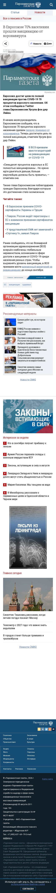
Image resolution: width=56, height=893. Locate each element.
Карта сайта (47, 779)
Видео (6, 749)
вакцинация (14, 285)
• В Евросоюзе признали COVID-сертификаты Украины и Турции (23, 208)
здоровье (26, 285)
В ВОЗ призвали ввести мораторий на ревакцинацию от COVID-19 (40, 152)
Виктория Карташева (15, 51)
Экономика (32, 735)
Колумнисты (8, 762)
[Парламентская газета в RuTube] (53, 729)
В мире (30, 739)
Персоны (31, 752)
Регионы (31, 755)
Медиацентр (8, 759)
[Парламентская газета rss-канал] (39, 729)
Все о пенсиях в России (17, 18)
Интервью (31, 759)
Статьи (15, 12)
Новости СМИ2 (28, 379)
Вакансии (31, 769)
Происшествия (9, 742)
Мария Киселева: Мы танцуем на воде (29, 484)
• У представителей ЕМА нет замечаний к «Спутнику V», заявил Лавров (29, 231)
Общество (7, 739)
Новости (40, 12)
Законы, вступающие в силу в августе (29, 465)
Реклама (19, 769)
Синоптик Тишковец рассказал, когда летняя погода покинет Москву (24, 616)
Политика (7, 735)
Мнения (6, 755)
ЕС (5, 285)
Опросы (30, 749)
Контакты (7, 769)
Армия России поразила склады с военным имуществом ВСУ (24, 456)
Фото (5, 752)
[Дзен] (47, 43)
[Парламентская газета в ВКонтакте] (42, 729)
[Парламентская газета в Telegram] (46, 729)
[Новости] (36, 43)
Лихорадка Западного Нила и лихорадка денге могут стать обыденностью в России (27, 475)
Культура (31, 742)
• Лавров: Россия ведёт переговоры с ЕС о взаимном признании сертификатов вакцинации (29, 220)
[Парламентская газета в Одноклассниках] (49, 729)
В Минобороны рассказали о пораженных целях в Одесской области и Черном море (26, 496)
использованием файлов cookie (28, 884)
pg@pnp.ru (7, 838)
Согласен (28, 889)
